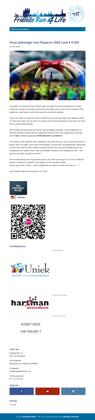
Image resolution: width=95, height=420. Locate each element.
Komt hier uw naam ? (59, 316)
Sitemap (13, 404)
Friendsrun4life (29, 416)
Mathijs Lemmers (71, 416)
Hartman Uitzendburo (60, 295)
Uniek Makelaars (58, 250)
